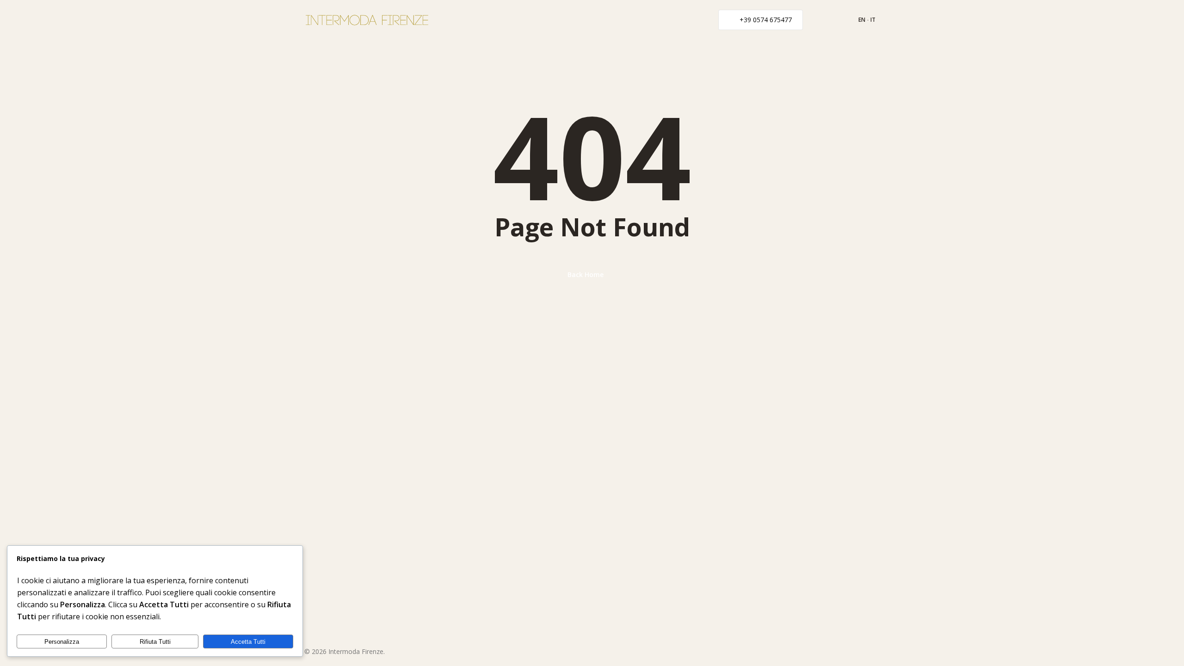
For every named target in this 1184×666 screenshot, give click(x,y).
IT (873, 20)
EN (861, 20)
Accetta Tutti (248, 641)
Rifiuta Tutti (155, 641)
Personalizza (61, 641)
